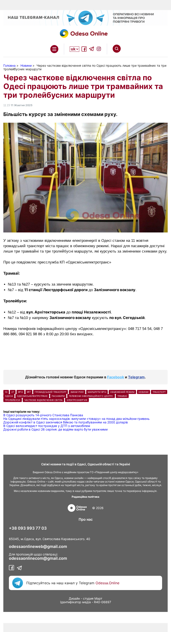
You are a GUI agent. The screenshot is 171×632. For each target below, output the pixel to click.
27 (12, 392)
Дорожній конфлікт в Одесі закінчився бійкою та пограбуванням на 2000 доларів (65, 422)
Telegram (136, 377)
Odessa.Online (107, 583)
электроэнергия (77, 400)
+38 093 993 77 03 (28, 528)
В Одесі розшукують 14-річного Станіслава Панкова (43, 415)
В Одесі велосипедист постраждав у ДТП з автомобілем (46, 426)
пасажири (58, 396)
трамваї (122, 396)
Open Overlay (54, 49)
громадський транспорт (50, 392)
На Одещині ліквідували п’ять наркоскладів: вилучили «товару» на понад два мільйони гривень (76, 419)
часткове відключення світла (43, 400)
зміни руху (77, 392)
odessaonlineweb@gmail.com (38, 546)
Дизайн (74, 598)
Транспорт (159, 392)
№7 (29, 392)
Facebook (115, 377)
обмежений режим (122, 392)
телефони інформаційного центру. (91, 396)
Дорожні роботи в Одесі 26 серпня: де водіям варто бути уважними (55, 429)
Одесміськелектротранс (32, 396)
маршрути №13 (97, 392)
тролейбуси (12, 400)
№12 (20, 392)
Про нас (86, 519)
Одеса (9, 396)
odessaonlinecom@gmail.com (38, 558)
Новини (143, 392)
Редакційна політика (85, 496)
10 (6, 392)
